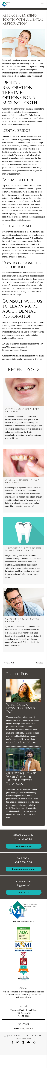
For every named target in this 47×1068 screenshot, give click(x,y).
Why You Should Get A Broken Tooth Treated (22, 410)
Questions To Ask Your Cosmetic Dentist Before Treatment (21, 778)
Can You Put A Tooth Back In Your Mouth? (22, 620)
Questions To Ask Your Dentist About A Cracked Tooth (23, 549)
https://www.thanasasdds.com (14, 350)
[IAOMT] (23, 946)
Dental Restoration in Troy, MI (29, 359)
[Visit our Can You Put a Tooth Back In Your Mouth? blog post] (24, 602)
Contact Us (23, 892)
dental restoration (29, 60)
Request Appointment (23, 869)
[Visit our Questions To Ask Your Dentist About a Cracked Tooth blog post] (24, 531)
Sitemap (28, 1038)
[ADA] (23, 933)
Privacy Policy (20, 1038)
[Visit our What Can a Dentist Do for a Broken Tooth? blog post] (24, 463)
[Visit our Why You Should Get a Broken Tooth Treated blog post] (24, 392)
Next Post (39, 663)
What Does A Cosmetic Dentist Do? (21, 708)
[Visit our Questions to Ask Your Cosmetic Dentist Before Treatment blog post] (23, 770)
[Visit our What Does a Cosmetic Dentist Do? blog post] (23, 702)
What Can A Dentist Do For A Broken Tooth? (22, 481)
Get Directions (23, 846)
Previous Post (9, 663)
